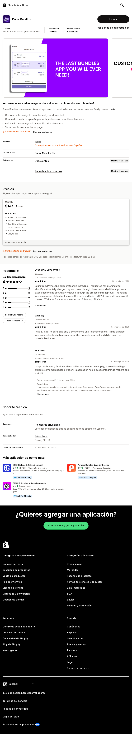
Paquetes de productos (48, 171)
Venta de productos (14, 575)
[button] (34, 471)
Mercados (73, 570)
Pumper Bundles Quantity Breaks (93, 465)
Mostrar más (41, 305)
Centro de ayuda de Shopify (19, 626)
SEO (69, 593)
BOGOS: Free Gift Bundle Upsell (28, 465)
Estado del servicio (78, 668)
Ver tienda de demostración (113, 27)
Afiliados (72, 656)
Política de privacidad (47, 424)
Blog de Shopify (11, 644)
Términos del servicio (15, 700)
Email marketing (76, 587)
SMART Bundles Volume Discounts (29, 483)
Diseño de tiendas (13, 587)
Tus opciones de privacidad (18, 724)
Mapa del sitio (11, 716)
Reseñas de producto (79, 575)
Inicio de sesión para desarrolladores (24, 692)
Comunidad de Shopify (15, 638)
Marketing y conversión (16, 593)
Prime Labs (72, 31)
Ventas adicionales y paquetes (85, 581)
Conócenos (73, 626)
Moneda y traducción (79, 605)
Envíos (71, 599)
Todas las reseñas (14, 321)
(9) (55, 31)
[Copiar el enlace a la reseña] (61, 270)
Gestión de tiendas (13, 599)
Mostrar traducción (42, 132)
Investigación (10, 650)
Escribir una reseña (14, 315)
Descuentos (42, 161)
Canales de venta (13, 564)
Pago (38, 153)
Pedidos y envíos (12, 581)
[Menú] (127, 5)
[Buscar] (122, 5)
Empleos (72, 632)
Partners (72, 650)
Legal (70, 662)
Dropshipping (74, 564)
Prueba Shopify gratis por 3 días (66, 525)
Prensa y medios (76, 644)
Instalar (113, 19)
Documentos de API (14, 632)
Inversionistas (75, 638)
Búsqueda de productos (16, 570)
